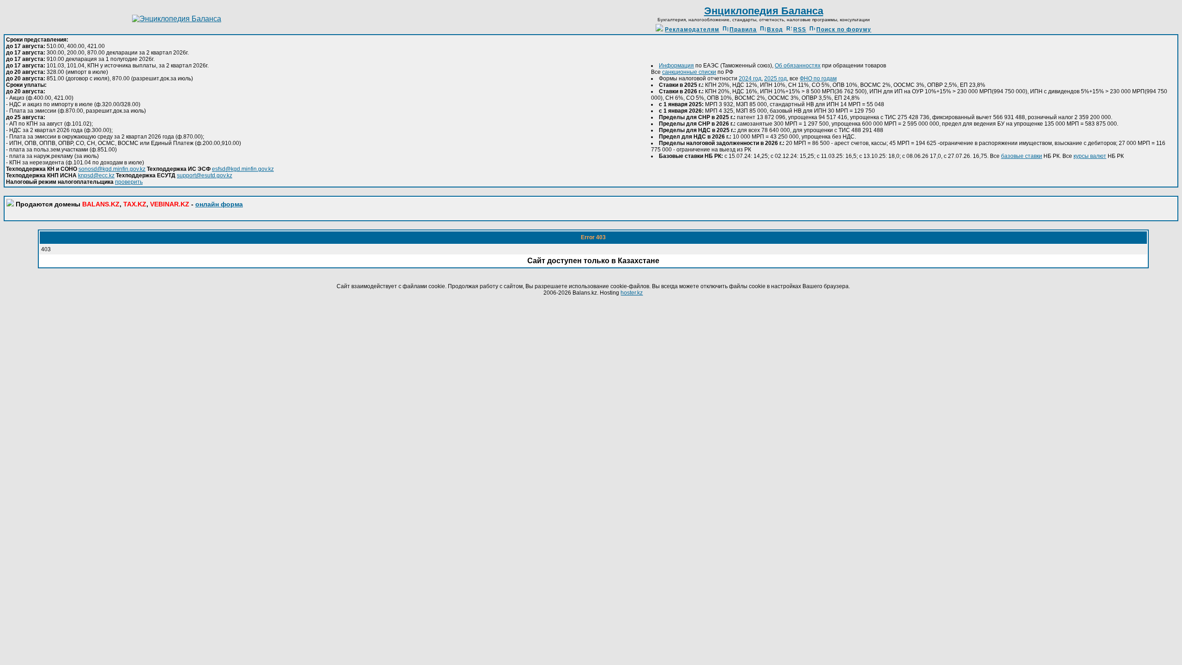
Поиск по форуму (843, 29)
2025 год (775, 78)
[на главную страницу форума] (176, 19)
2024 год (750, 78)
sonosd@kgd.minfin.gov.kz (111, 169)
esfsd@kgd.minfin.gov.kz (243, 169)
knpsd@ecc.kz (96, 175)
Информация (676, 65)
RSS (799, 29)
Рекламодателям (692, 29)
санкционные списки (689, 72)
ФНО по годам (818, 78)
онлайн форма (219, 204)
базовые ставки (1021, 156)
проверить (129, 182)
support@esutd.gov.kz (204, 175)
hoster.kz (632, 293)
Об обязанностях (797, 65)
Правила (743, 29)
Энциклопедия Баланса (763, 11)
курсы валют (1089, 156)
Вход (775, 29)
